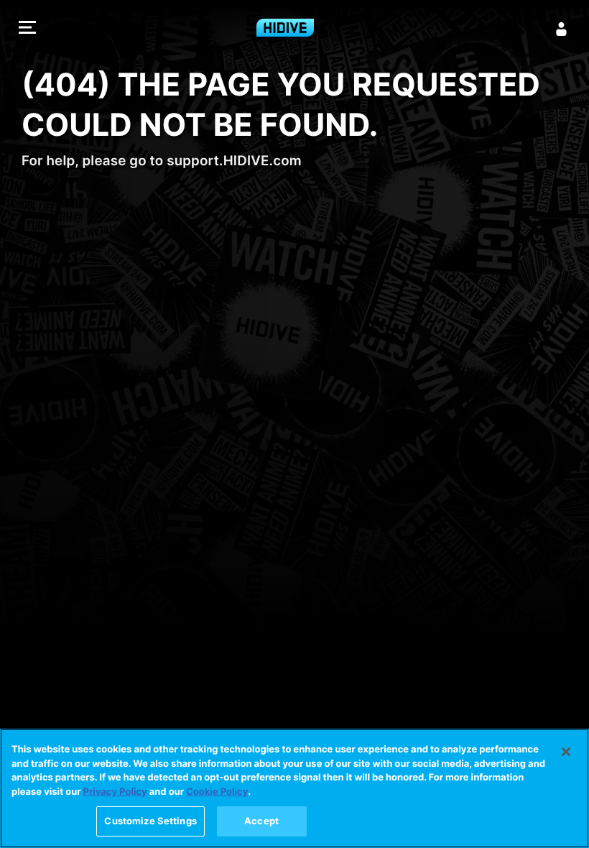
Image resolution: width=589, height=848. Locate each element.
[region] (294, 788)
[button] (27, 29)
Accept (261, 820)
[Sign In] (562, 29)
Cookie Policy (217, 792)
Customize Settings (150, 820)
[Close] (566, 752)
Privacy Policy (115, 792)
